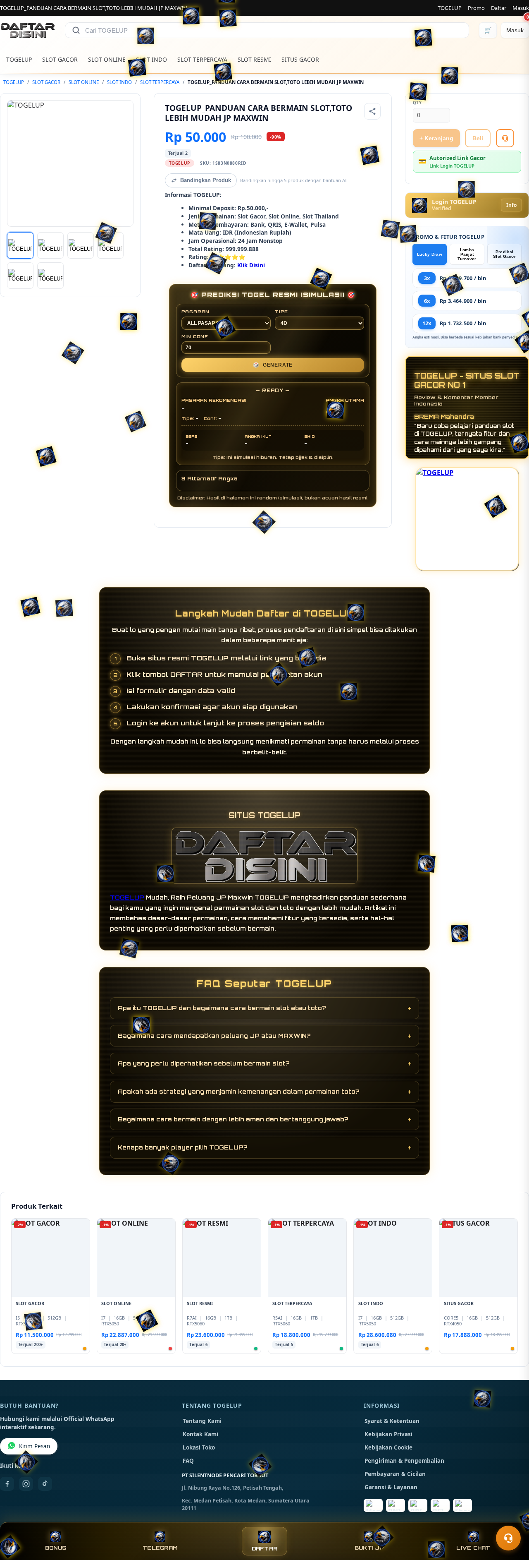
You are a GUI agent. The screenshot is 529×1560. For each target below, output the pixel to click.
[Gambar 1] (20, 245)
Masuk (520, 8)
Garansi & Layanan (391, 1487)
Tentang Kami (202, 1421)
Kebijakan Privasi (388, 1434)
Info (511, 205)
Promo (476, 8)
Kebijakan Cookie (388, 1447)
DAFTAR (265, 1549)
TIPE (281, 311)
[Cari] (76, 30)
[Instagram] (26, 1484)
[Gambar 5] (20, 275)
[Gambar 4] (110, 245)
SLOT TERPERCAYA (202, 59)
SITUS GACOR (300, 59)
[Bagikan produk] (372, 111)
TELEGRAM (160, 1548)
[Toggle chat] (508, 1538)
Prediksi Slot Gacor (504, 254)
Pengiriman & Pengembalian (404, 1460)
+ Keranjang (436, 138)
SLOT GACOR (60, 59)
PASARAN (195, 311)
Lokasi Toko (199, 1447)
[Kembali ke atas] (511, 1518)
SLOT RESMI (254, 59)
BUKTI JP (369, 1548)
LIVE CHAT (473, 1548)
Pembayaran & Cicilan (395, 1474)
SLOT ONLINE (107, 59)
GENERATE (273, 365)
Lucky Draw (429, 254)
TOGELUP (450, 8)
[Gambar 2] (50, 245)
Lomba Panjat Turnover (467, 254)
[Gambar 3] (80, 245)
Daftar (498, 8)
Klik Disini (251, 265)
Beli (477, 138)
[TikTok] (45, 1484)
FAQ (188, 1460)
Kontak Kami (200, 1434)
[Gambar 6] (50, 275)
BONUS (55, 1548)
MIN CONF (194, 336)
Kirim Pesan (34, 1446)
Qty (417, 103)
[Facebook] (7, 1484)
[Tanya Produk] (505, 138)
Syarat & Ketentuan (392, 1421)
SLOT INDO (151, 59)
